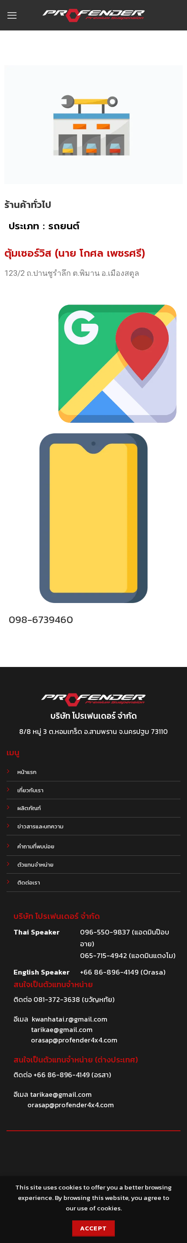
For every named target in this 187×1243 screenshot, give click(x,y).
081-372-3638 (56, 999)
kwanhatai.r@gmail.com (69, 1019)
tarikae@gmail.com (62, 1029)
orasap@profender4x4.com (74, 1040)
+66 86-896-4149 (61, 1074)
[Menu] (12, 15)
